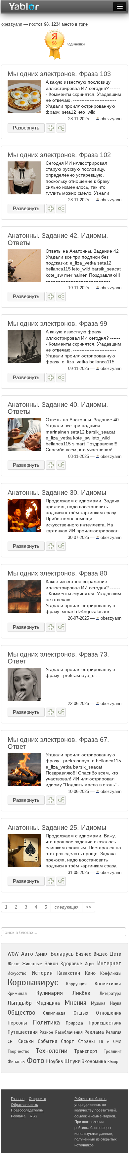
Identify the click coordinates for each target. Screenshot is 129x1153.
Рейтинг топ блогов (90, 1099)
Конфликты (110, 973)
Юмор (113, 1061)
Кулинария (49, 993)
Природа (74, 1023)
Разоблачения (69, 1032)
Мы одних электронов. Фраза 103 (59, 73)
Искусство (17, 973)
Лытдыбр (20, 1002)
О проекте (37, 1099)
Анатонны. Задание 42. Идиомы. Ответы (58, 239)
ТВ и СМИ (110, 1041)
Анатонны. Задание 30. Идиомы (57, 492)
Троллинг (112, 1051)
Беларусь (61, 953)
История (42, 973)
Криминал (17, 993)
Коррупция (76, 984)
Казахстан (68, 973)
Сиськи (26, 1041)
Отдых (80, 1013)
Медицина (48, 1003)
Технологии (51, 1051)
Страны (86, 1041)
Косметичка (108, 984)
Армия (41, 954)
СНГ (11, 1041)
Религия (113, 1032)
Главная (17, 1099)
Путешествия (23, 1032)
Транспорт (86, 1051)
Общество (21, 1012)
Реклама (94, 1032)
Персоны (17, 1023)
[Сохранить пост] (50, 127)
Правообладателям (27, 1110)
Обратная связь (24, 1105)
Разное (46, 1032)
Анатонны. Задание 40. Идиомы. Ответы (58, 408)
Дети (115, 954)
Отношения (108, 1013)
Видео (101, 954)
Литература (110, 993)
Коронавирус (33, 982)
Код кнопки (75, 44)
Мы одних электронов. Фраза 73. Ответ (58, 658)
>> (88, 907)
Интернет (109, 963)
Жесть (14, 964)
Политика (46, 1022)
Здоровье (71, 964)
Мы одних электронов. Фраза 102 (59, 154)
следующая (66, 907)
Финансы (16, 1061)
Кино (90, 973)
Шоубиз (54, 1061)
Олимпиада (54, 1013)
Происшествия (105, 1023)
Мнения (75, 1002)
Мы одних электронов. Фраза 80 (57, 573)
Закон (51, 964)
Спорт (67, 1041)
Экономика (94, 1061)
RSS (33, 1116)
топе (83, 24)
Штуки (72, 1061)
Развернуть (26, 127)
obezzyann (110, 118)
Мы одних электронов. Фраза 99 (57, 323)
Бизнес (83, 954)
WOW (13, 954)
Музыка (98, 1003)
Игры (89, 964)
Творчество (18, 1051)
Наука (115, 1003)
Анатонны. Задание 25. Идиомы (57, 827)
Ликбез (81, 993)
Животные (32, 964)
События (47, 1041)
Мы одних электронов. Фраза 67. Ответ (58, 743)
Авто (27, 953)
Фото (35, 1060)
